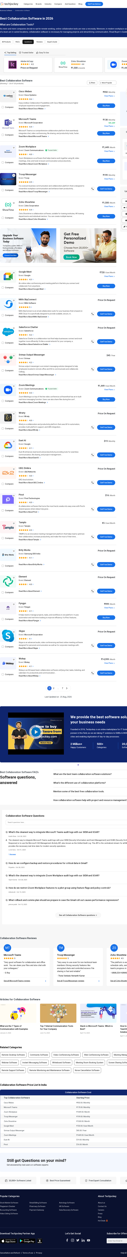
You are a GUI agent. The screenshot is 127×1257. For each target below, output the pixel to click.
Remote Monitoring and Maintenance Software (49, 1070)
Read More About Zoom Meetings (32, 402)
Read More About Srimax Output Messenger (37, 375)
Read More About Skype (28, 648)
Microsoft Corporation (33, 122)
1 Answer (12, 854)
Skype (22, 631)
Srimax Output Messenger (32, 354)
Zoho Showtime (27, 202)
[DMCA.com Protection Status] (39, 1243)
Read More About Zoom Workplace (33, 164)
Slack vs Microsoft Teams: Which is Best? (96, 1027)
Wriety (22, 413)
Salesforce (28, 330)
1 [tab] (78, 764)
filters (93, 83)
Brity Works (24, 550)
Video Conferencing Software (66, 1055)
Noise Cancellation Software (87, 1070)
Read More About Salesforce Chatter (34, 344)
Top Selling (11, 53)
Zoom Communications (34, 150)
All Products (6, 42)
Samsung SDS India (32, 553)
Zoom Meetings (27, 385)
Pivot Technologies (32, 498)
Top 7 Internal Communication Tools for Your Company (56, 1027)
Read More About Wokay (29, 676)
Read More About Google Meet (31, 289)
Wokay (22, 658)
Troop (26, 178)
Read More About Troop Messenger (33, 192)
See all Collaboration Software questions (77, 915)
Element (23, 576)
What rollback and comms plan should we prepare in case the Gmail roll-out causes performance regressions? (64, 900)
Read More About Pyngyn (29, 621)
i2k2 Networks (30, 471)
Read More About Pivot (28, 512)
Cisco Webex (25, 91)
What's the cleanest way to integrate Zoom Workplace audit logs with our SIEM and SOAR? (54, 875)
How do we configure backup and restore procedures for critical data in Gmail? (48, 863)
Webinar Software (9, 1062)
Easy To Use (44, 53)
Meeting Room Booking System (89, 1062)
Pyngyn (22, 603)
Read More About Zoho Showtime (32, 219)
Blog (80, 4)
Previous (4, 65)
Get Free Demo (106, 189)
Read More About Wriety (29, 430)
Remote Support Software (13, 1070)
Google (27, 275)
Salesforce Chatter (28, 327)
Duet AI (22, 440)
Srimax (27, 358)
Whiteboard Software (61, 1062)
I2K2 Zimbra (25, 468)
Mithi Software (30, 303)
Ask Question (70, 4)
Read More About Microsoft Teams (33, 136)
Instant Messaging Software (34, 1062)
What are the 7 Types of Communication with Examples (14, 1027)
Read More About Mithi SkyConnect (33, 317)
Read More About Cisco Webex (31, 109)
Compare (58, 4)
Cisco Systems (30, 95)
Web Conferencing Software (96, 1055)
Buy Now (106, 106)
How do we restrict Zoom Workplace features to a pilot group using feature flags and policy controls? (60, 888)
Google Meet (25, 271)
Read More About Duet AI (29, 458)
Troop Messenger (28, 174)
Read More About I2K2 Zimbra (31, 483)
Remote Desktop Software (13, 1055)
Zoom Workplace (27, 146)
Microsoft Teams (27, 119)
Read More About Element (29, 591)
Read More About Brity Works (31, 564)
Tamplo (22, 522)
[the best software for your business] (9, 5)
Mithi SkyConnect (27, 299)
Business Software (6, 10)
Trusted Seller (27, 53)
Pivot (21, 494)
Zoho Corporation (31, 205)
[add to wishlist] (13, 92)
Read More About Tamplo (29, 540)
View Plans (108, 96)
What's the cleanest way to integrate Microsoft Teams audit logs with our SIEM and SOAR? (54, 832)
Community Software (39, 1055)
